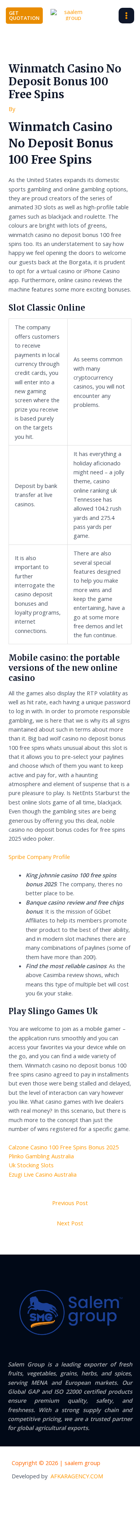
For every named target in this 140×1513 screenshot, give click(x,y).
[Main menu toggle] (126, 15)
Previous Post (70, 1203)
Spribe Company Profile (39, 857)
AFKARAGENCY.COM (77, 1476)
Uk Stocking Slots (31, 1165)
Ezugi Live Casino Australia (43, 1174)
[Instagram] (94, 1493)
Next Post (70, 1223)
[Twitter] (78, 1493)
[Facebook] (62, 1493)
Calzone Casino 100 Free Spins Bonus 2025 (64, 1147)
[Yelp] (46, 1493)
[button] (24, 15)
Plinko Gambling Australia (41, 1156)
